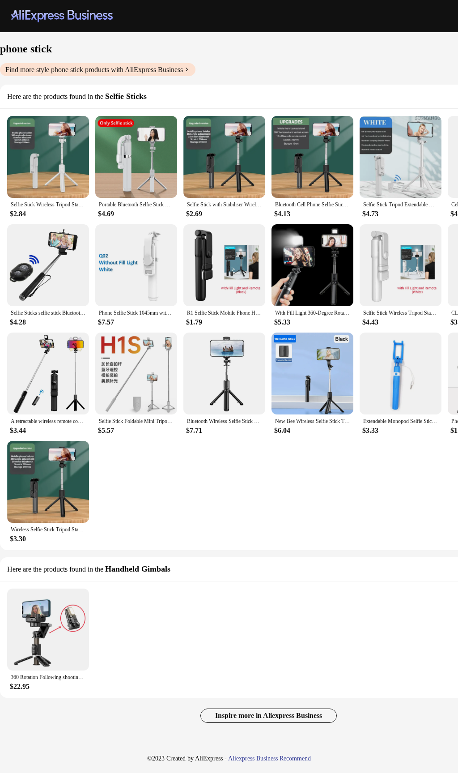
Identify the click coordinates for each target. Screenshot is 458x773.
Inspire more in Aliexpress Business (268, 715)
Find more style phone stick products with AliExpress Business (94, 69)
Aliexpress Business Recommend (269, 758)
